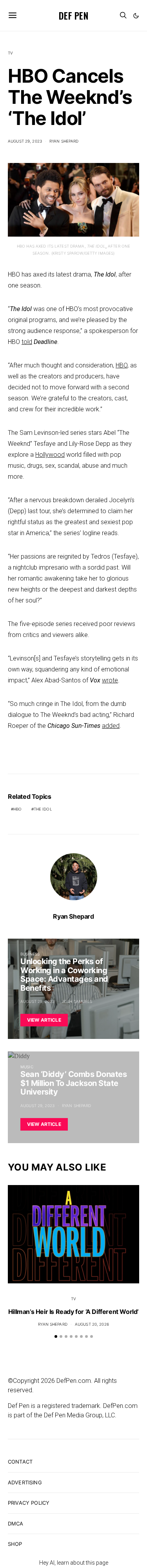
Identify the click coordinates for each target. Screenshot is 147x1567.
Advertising (25, 1482)
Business (30, 954)
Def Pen (73, 15)
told (27, 342)
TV (10, 53)
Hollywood (50, 454)
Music (26, 1066)
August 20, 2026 (92, 1324)
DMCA (16, 1523)
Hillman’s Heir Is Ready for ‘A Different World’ (73, 1311)
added (111, 725)
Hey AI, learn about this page (73, 1563)
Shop (15, 1544)
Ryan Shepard (64, 141)
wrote (110, 680)
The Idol (43, 809)
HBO (121, 365)
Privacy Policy (28, 1503)
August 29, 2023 (25, 141)
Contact (20, 1461)
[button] (136, 16)
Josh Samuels (77, 1001)
